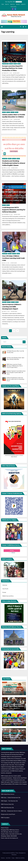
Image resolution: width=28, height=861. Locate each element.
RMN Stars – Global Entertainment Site (10, 797)
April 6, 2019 (6, 311)
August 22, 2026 (9, 692)
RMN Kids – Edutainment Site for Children (11, 811)
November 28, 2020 (8, 214)
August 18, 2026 (9, 739)
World (19, 63)
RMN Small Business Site (7, 807)
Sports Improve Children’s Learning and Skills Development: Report (11, 307)
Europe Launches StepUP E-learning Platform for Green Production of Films (12, 68)
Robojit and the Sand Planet (8, 814)
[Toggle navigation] (26, 27)
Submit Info (12, 4)
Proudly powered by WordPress (9, 852)
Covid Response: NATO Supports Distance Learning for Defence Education (13, 210)
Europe (11, 63)
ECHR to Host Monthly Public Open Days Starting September (13, 706)
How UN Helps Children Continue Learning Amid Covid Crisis (13, 258)
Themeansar (13, 854)
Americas (4, 585)
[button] (20, 26)
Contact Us (23, 4)
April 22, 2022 (6, 167)
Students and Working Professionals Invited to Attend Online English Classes (13, 163)
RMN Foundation (5, 817)
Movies (15, 63)
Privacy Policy (13, 6)
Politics (12, 112)
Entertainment (5, 63)
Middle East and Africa (8, 596)
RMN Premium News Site (7, 804)
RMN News (16, 73)
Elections (12, 717)
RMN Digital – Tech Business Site (9, 801)
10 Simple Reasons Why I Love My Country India (13, 690)
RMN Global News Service (7, 794)
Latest (11, 686)
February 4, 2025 (7, 73)
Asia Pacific (5, 158)
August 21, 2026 (9, 708)
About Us (7, 4)
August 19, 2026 (9, 723)
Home (3, 4)
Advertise (18, 4)
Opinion (14, 686)
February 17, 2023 (8, 119)
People (8, 112)
